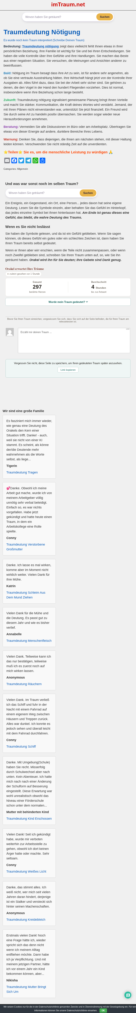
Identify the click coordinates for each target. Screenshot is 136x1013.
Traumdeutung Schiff (21, 746)
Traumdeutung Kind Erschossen (29, 818)
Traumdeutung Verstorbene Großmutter (25, 547)
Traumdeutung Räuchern (24, 684)
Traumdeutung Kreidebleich (25, 919)
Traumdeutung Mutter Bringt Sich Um (26, 989)
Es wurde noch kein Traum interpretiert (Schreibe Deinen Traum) (44, 40)
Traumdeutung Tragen (22, 472)
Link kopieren (68, 369)
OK (103, 1010)
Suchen (104, 16)
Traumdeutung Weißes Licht (26, 871)
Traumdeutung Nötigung (42, 32)
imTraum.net (68, 4)
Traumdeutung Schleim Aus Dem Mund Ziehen (25, 595)
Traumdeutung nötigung (40, 46)
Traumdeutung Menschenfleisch (29, 640)
